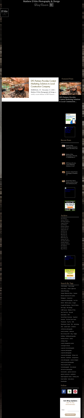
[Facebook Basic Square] (64, 391)
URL (73, 322)
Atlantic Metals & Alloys (66, 293)
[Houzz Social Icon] (69, 391)
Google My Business (65, 305)
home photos (71, 379)
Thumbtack (63, 322)
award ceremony (64, 331)
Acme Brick (63, 288)
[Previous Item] (62, 88)
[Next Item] (78, 88)
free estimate (73, 367)
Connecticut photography (67, 300)
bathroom (71, 331)
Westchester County (65, 324)
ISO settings (69, 307)
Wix (72, 324)
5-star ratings (71, 286)
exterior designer (74, 360)
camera (71, 338)
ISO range (63, 307)
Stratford (63, 319)
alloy (62, 326)
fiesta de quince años (65, 364)
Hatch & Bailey (75, 305)
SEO (69, 314)
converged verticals (65, 345)
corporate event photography (67, 348)
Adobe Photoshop (65, 291)
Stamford (75, 317)
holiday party (76, 376)
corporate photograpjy (66, 355)
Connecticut (69, 298)
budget (75, 333)
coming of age (64, 341)
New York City (64, 312)
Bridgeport (63, 298)
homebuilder (64, 381)
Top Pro (69, 322)
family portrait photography (67, 362)
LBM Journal (64, 310)
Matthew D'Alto (71, 310)
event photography (65, 360)
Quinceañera (64, 314)
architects (73, 326)
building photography (71, 336)
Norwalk (71, 312)
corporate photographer (66, 350)
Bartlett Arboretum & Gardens (68, 295)
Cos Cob (75, 300)
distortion (63, 357)
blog (72, 333)
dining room (75, 355)
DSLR (62, 302)
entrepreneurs (75, 357)
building (63, 336)
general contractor (72, 371)
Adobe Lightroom (71, 288)
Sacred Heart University (66, 317)
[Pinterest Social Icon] (75, 391)
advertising (76, 324)
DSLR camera (68, 302)
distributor (68, 357)
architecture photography (66, 329)
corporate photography (66, 352)
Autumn (75, 293)
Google (74, 302)
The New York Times (71, 319)
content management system (67, 343)
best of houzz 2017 (65, 333)
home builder (64, 379)
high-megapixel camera (66, 376)
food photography (65, 367)
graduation (73, 374)
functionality (64, 371)
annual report (67, 326)
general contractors (65, 374)
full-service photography (66, 369)
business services (65, 338)
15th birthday (64, 286)
